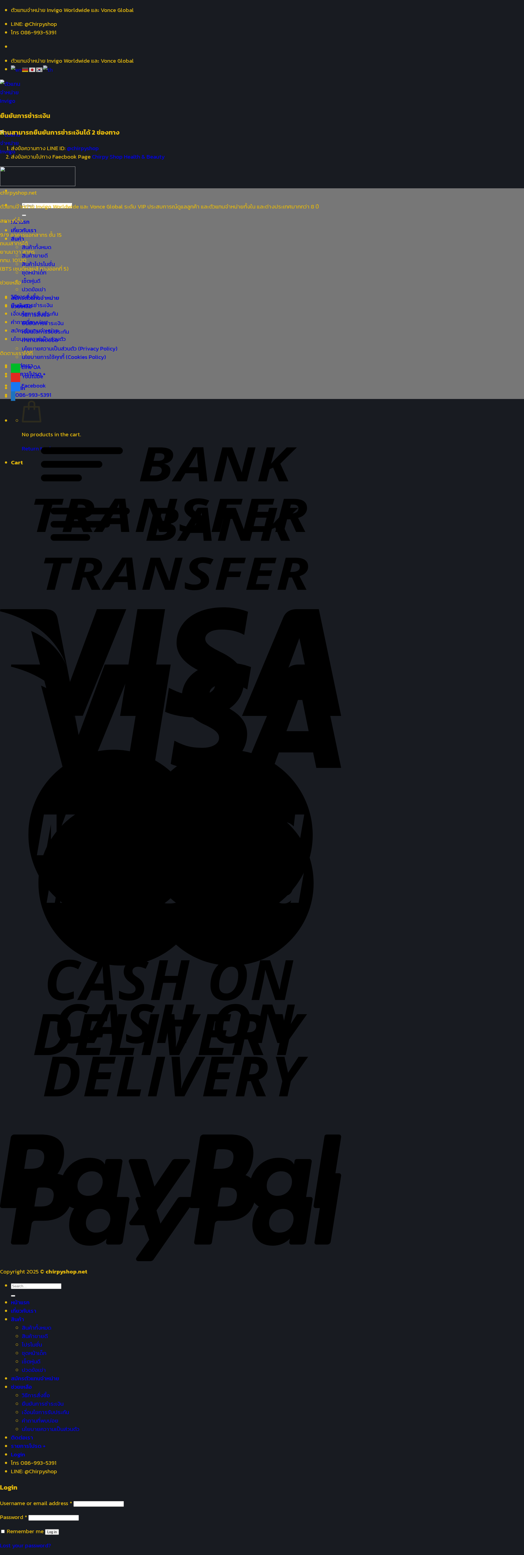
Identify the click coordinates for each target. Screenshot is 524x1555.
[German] (25, 69)
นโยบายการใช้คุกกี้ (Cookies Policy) (64, 357)
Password (13, 1517)
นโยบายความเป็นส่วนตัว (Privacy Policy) (69, 348)
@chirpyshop (83, 148)
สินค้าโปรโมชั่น (38, 264)
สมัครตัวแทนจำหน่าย (35, 330)
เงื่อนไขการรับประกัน (34, 313)
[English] (16, 69)
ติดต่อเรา (22, 1437)
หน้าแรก (20, 1302)
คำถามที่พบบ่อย (29, 322)
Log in (52, 1532)
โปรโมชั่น (32, 1344)
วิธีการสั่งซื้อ (25, 296)
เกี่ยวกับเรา (23, 230)
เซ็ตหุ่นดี (31, 281)
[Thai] (48, 69)
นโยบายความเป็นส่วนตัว (38, 339)
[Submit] (24, 215)
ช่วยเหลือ (21, 1386)
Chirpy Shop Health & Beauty (128, 156)
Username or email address (36, 1503)
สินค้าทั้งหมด (36, 247)
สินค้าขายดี (35, 1336)
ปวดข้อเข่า (34, 289)
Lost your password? (25, 1545)
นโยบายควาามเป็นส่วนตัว (50, 1429)
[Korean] (39, 69)
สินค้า (17, 1319)
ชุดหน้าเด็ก (34, 1353)
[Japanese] (32, 69)
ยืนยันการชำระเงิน (32, 305)
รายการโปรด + (28, 1446)
